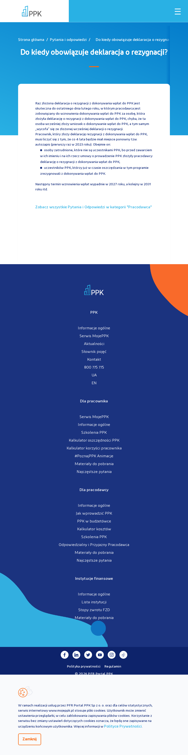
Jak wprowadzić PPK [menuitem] (94, 514)
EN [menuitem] (94, 383)
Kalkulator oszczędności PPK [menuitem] (94, 441)
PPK (94, 313)
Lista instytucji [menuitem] (94, 602)
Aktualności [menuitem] (94, 344)
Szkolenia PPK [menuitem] (94, 433)
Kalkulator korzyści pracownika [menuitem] (94, 448)
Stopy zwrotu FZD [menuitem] (94, 610)
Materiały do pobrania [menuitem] (94, 464)
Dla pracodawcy (94, 490)
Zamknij (30, 739)
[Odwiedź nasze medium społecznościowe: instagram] (112, 655)
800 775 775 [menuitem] (94, 368)
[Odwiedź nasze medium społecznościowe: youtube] (100, 655)
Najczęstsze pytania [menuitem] (94, 472)
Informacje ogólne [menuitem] (94, 328)
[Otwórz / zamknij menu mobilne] (178, 11)
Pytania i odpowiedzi (68, 40)
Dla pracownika (94, 401)
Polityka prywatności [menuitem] (83, 666)
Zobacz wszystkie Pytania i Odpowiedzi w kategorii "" (93, 207)
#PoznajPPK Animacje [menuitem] (94, 456)
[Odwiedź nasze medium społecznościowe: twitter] (88, 655)
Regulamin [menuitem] (112, 666)
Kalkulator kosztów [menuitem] (94, 529)
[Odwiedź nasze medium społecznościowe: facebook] (65, 655)
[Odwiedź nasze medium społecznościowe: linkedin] (76, 655)
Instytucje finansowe (94, 579)
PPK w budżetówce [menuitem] (94, 521)
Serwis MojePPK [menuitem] (94, 336)
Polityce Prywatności (123, 727)
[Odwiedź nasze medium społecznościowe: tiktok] (123, 655)
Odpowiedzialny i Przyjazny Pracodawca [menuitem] (94, 545)
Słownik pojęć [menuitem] (94, 352)
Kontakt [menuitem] (94, 360)
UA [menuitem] (94, 375)
